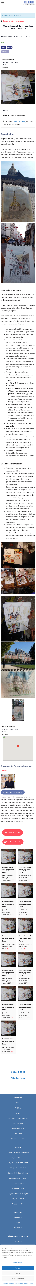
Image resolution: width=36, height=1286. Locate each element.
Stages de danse (18, 1188)
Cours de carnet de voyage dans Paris (8, 869)
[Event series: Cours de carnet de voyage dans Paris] (12, 880)
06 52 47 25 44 (18, 1072)
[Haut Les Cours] (29, 2)
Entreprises (18, 1217)
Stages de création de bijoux (18, 1193)
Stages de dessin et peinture (18, 1152)
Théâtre (18, 1108)
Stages (18, 1222)
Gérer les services (17, 1262)
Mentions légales (18, 1283)
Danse (18, 1103)
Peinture (9, 47)
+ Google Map (5, 67)
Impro (18, 1113)
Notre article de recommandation (13, 792)
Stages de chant (18, 1183)
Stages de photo (18, 1199)
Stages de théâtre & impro (18, 1173)
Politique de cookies (8, 1283)
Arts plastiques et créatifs (18, 1118)
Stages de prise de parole (18, 1178)
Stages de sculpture (18, 1157)
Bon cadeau (18, 1228)
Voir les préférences (18, 1278)
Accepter (18, 1268)
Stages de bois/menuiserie (18, 1163)
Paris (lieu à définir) (8, 59)
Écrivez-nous (19, 1078)
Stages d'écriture (18, 1204)
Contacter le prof (14, 832)
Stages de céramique (18, 1168)
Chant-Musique (18, 1128)
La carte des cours (18, 1139)
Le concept (18, 1241)
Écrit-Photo (18, 1134)
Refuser (18, 1273)
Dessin (3, 47)
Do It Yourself (18, 1123)
